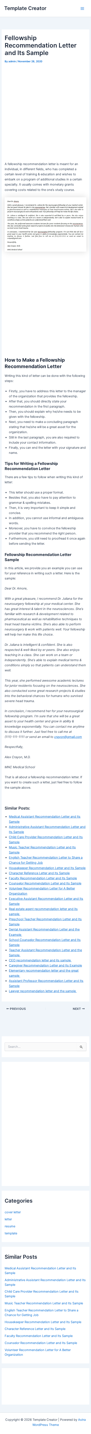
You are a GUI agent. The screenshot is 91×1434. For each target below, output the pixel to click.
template (11, 1233)
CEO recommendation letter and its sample (40, 960)
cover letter (13, 1212)
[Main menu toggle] (82, 8)
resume (10, 1226)
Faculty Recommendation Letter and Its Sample (43, 878)
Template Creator (25, 8)
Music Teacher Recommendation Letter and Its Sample (44, 1303)
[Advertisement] (45, 112)
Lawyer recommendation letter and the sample (43, 991)
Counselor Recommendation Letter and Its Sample (45, 883)
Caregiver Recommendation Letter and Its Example (45, 965)
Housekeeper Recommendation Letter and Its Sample (47, 868)
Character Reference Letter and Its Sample (39, 873)
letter (8, 1219)
